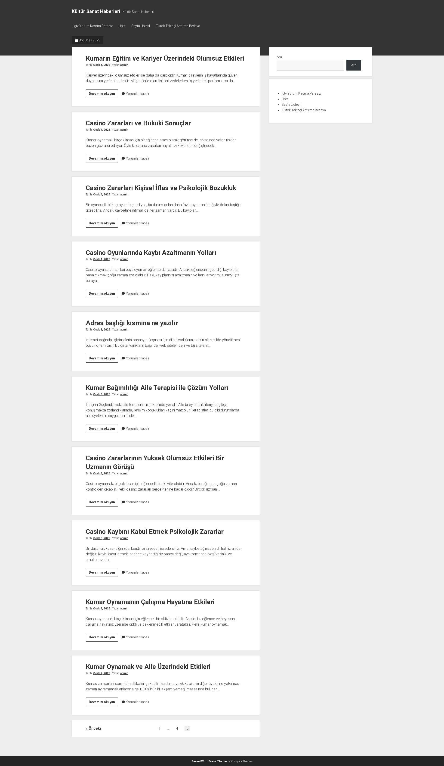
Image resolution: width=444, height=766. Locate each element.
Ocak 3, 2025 (101, 329)
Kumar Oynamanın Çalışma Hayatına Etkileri (150, 602)
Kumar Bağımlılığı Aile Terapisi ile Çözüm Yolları (157, 388)
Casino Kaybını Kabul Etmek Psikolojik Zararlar (155, 531)
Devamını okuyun (103, 95)
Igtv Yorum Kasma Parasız (93, 26)
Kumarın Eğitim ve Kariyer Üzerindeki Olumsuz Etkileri (165, 58)
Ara (279, 57)
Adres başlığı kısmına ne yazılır (132, 323)
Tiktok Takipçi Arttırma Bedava (178, 26)
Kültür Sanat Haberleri (96, 11)
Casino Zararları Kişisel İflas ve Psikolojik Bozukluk (161, 188)
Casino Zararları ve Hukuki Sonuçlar (138, 123)
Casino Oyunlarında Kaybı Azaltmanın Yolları (151, 252)
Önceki (95, 728)
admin (124, 65)
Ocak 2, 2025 (101, 608)
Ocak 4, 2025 (101, 65)
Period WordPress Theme (209, 761)
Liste (122, 26)
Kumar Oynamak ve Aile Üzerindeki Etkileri (148, 666)
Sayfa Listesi (140, 26)
